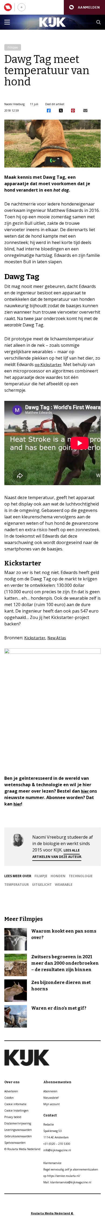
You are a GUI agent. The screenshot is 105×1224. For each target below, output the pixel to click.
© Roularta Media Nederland (22, 1149)
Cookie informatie (15, 1104)
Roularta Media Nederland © (52, 1213)
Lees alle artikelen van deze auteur (56, 853)
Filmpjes (13, 47)
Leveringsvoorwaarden (18, 1130)
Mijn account (51, 1104)
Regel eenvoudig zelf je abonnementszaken (70, 1169)
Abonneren (50, 1091)
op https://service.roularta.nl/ (61, 1176)
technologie (81, 876)
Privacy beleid (12, 1117)
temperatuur (16, 884)
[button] (84, 7)
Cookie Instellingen (16, 1110)
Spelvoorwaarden (15, 1143)
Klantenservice (52, 1163)
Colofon (9, 1098)
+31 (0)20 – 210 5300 (56, 1144)
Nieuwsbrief (50, 1098)
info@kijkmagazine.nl (57, 1150)
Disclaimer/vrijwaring (17, 1123)
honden (58, 876)
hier (85, 791)
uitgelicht (42, 884)
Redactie (48, 1124)
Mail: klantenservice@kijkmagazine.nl (67, 1182)
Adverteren (11, 1091)
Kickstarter (34, 637)
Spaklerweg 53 (52, 1131)
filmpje (40, 876)
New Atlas (56, 637)
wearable (63, 884)
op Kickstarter (48, 364)
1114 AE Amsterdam (56, 1137)
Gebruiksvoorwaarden (18, 1136)
